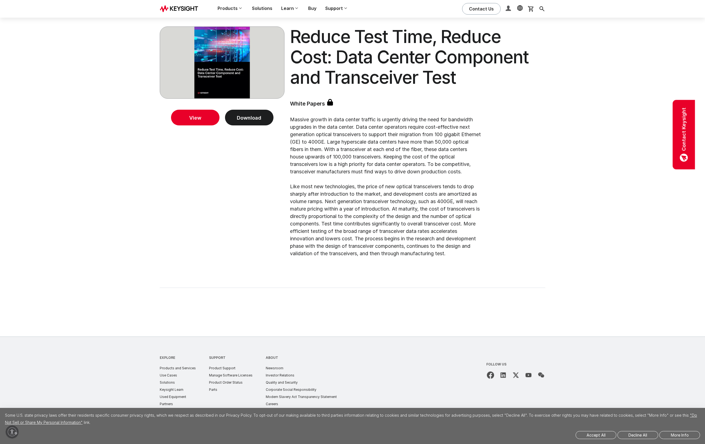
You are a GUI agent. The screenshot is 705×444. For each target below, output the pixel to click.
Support (217, 358)
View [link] (195, 118)
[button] (509, 9)
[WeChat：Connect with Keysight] (541, 375)
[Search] (542, 9)
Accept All (596, 435)
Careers (272, 404)
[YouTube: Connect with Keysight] (528, 375)
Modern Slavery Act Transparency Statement (301, 397)
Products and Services (178, 368)
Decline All (637, 435)
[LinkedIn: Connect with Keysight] (503, 375)
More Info (680, 435)
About (272, 358)
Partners (166, 404)
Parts (213, 390)
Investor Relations (280, 375)
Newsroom (274, 368)
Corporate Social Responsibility (291, 390)
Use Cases (168, 375)
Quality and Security (282, 382)
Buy (312, 8)
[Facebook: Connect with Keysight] (490, 375)
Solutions (262, 8)
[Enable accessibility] (12, 431)
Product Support (222, 368)
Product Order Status (226, 382)
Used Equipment (173, 397)
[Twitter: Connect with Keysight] (516, 375)
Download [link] (249, 118)
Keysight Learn (171, 390)
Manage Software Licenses (231, 375)
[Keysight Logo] (181, 9)
